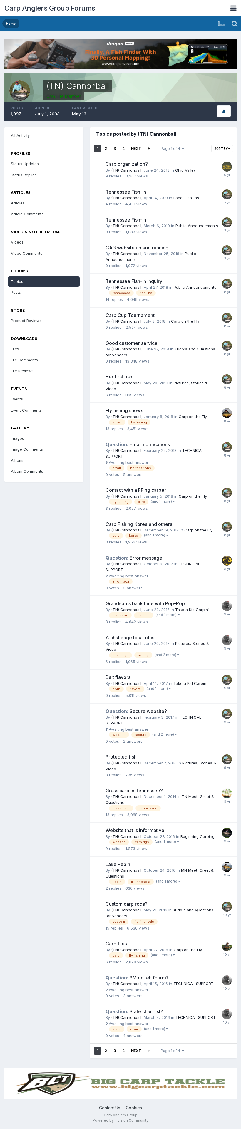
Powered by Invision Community (120, 1120)
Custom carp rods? (127, 904)
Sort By (221, 148)
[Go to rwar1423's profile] (227, 946)
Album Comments (27, 471)
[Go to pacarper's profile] (227, 167)
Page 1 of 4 (171, 148)
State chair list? (134, 1011)
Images (17, 438)
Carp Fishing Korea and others (139, 524)
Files (15, 348)
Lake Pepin (118, 864)
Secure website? (136, 711)
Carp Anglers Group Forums (49, 8)
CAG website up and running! (138, 248)
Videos (17, 242)
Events (17, 399)
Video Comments (26, 253)
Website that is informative (135, 830)
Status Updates (25, 163)
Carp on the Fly (185, 321)
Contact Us (109, 1107)
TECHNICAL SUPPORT (193, 983)
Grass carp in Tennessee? (134, 791)
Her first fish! (119, 377)
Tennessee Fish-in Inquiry (134, 281)
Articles (18, 203)
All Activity (20, 135)
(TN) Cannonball (126, 170)
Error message (134, 558)
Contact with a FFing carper (136, 490)
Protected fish (121, 757)
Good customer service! (132, 343)
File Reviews (22, 370)
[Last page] (149, 148)
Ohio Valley (185, 170)
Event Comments (26, 410)
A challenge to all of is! (130, 637)
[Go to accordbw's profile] (227, 833)
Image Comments (27, 449)
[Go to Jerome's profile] (227, 606)
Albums (17, 460)
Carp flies (116, 944)
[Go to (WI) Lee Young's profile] (227, 413)
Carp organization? (127, 164)
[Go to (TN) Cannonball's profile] (227, 194)
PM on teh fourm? (137, 978)
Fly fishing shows (124, 410)
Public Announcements (196, 225)
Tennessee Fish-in (126, 192)
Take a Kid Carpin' (192, 609)
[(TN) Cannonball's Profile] (224, 111)
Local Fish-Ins (186, 197)
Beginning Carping (197, 836)
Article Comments (27, 214)
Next (136, 148)
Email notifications (138, 444)
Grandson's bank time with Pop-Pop (145, 603)
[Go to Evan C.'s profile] (227, 793)
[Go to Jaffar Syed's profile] (227, 867)
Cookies (134, 1107)
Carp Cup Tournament (130, 315)
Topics (17, 281)
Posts (16, 292)
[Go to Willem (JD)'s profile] (227, 561)
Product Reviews (26, 320)
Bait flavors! (119, 677)
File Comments (24, 360)
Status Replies (24, 174)
